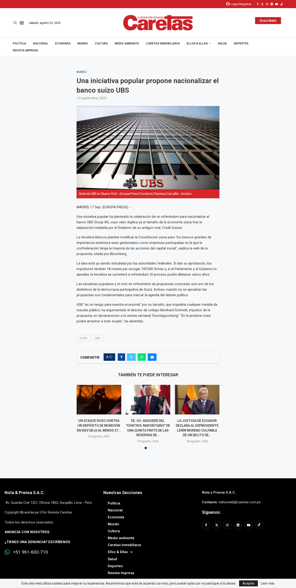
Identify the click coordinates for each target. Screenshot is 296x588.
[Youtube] (276, 4)
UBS (97, 338)
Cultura (101, 43)
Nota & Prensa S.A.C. (25, 492)
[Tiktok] (281, 4)
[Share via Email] (152, 357)
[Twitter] (262, 4)
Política (19, 43)
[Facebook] (258, 4)
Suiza (83, 338)
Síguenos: (211, 512)
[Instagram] (267, 4)
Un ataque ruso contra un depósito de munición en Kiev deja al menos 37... (99, 425)
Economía (63, 43)
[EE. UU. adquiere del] (148, 399)
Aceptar (248, 583)
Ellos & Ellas (197, 43)
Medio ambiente (127, 43)
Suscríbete (268, 20)
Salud (222, 43)
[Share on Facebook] (121, 357)
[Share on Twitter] (131, 357)
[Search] (15, 23)
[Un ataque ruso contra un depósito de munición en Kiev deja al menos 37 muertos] (99, 399)
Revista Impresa (25, 50)
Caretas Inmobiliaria (163, 43)
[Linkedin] (271, 4)
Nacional (40, 43)
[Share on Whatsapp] (142, 357)
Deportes (241, 43)
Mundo (82, 43)
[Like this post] (110, 357)
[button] (83, 417)
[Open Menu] (22, 23)
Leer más (267, 583)
